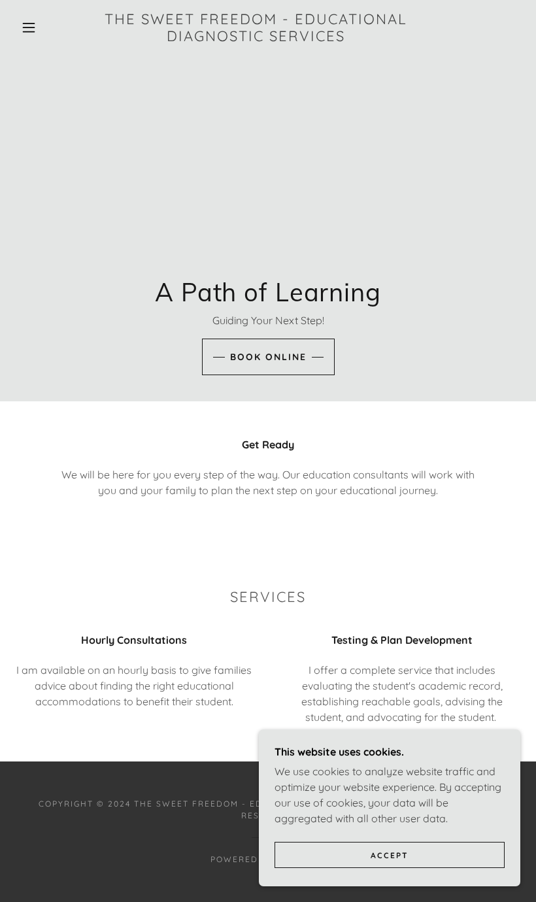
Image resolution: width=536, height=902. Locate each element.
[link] (256, 37)
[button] (29, 27)
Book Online (268, 357)
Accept (390, 855)
